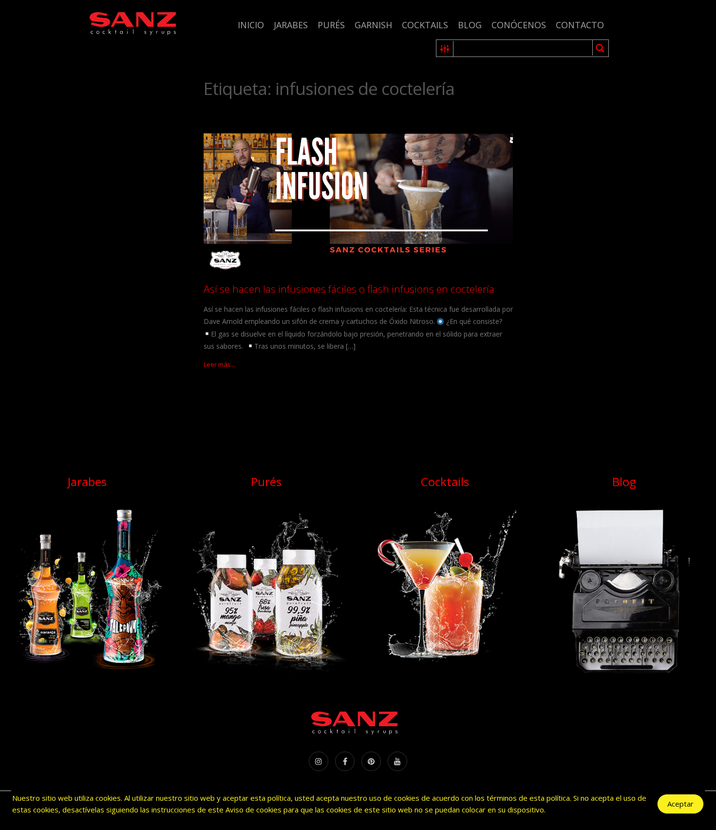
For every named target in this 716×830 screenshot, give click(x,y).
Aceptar (680, 804)
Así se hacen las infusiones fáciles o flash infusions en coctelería (349, 289)
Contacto (580, 25)
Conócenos (518, 25)
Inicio (251, 25)
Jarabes (291, 25)
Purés (331, 25)
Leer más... (219, 364)
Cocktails (425, 25)
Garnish (373, 25)
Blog (470, 25)
